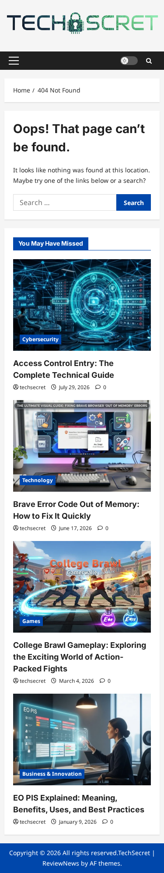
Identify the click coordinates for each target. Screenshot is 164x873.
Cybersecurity (40, 339)
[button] (13, 60)
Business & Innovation (52, 773)
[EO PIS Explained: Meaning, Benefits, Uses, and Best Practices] (82, 739)
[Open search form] (149, 60)
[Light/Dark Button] (129, 60)
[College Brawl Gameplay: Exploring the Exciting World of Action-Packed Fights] (82, 587)
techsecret (32, 387)
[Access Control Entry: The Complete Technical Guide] (82, 305)
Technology (37, 480)
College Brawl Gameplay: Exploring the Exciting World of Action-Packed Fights (79, 656)
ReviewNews (60, 863)
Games (31, 621)
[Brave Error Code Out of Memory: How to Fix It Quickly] (82, 446)
